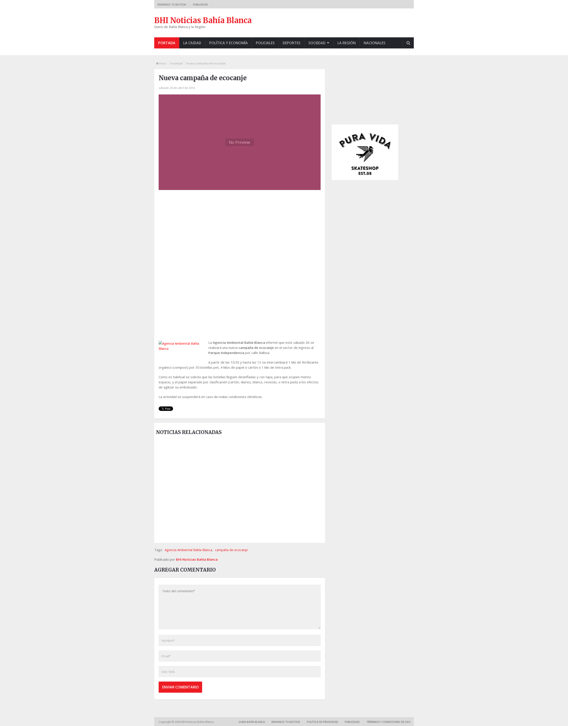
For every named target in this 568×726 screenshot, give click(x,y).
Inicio (162, 63)
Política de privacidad (322, 722)
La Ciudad (192, 42)
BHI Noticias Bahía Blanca (203, 20)
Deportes (291, 42)
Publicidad (200, 4)
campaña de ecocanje (231, 550)
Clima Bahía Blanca (252, 722)
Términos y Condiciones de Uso (388, 722)
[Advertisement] (240, 229)
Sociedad (316, 42)
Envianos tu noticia (172, 4)
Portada (166, 42)
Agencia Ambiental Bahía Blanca (188, 550)
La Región (346, 42)
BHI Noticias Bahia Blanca (197, 559)
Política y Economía (228, 42)
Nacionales (374, 42)
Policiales (265, 42)
